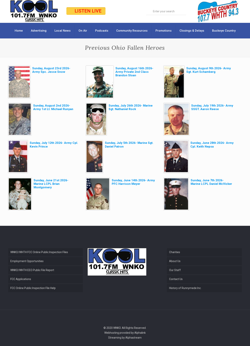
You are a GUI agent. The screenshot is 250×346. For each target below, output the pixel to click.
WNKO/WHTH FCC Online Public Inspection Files (39, 252)
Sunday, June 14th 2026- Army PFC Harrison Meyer (133, 182)
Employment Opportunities (27, 261)
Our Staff (175, 270)
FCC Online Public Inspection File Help (33, 288)
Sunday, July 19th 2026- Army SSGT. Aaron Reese (212, 107)
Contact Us (176, 279)
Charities (174, 252)
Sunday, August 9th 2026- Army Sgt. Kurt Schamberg (208, 70)
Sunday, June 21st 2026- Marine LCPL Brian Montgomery (51, 184)
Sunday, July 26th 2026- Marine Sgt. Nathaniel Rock (131, 107)
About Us (174, 261)
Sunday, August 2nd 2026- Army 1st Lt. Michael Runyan (53, 107)
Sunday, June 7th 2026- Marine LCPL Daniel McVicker (211, 182)
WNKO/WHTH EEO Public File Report (32, 270)
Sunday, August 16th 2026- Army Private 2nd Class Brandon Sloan (134, 72)
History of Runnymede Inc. (185, 288)
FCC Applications (20, 279)
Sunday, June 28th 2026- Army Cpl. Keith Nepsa (212, 144)
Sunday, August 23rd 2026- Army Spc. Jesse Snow (51, 70)
